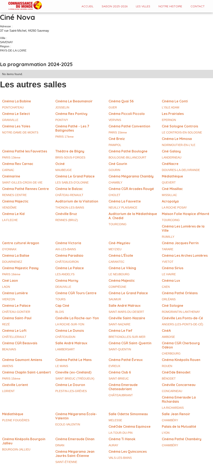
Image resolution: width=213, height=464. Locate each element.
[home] (21, 5)
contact (198, 6)
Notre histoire (170, 6)
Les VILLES (143, 6)
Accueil (87, 6)
